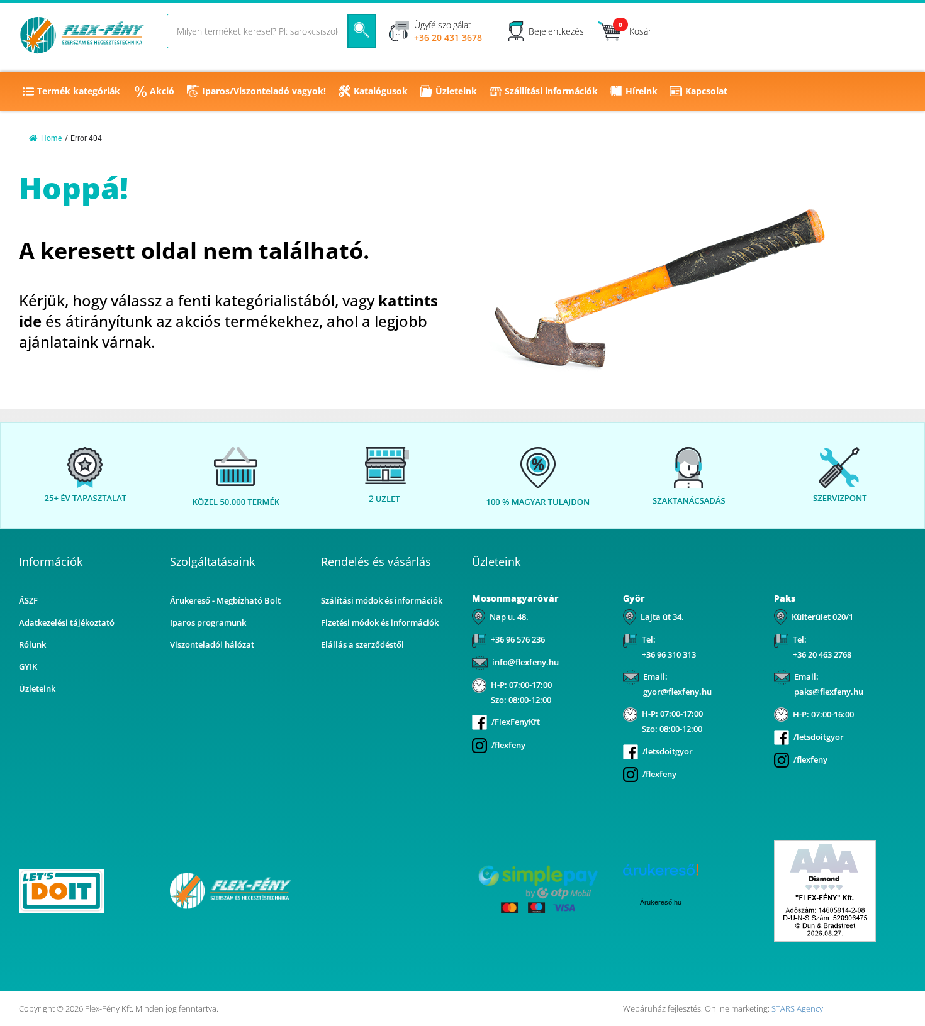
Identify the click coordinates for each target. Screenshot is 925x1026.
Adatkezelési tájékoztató (67, 622)
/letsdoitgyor (667, 751)
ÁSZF (28, 600)
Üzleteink (456, 91)
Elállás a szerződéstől (362, 644)
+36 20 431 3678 (448, 37)
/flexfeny (508, 745)
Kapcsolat (706, 91)
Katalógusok (381, 91)
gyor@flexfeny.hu (677, 691)
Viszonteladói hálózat (212, 644)
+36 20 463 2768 (822, 654)
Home (51, 138)
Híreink (641, 91)
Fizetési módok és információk (380, 622)
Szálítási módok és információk (381, 600)
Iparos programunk (208, 622)
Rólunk (32, 644)
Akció (162, 91)
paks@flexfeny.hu (828, 691)
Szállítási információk (551, 91)
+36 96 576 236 (518, 639)
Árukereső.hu (660, 902)
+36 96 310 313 (669, 654)
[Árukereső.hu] (387, 890)
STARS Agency (797, 1008)
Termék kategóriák (78, 91)
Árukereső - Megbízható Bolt (225, 600)
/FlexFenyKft (515, 721)
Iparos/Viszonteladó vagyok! (264, 91)
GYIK (28, 666)
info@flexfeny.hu (525, 662)
